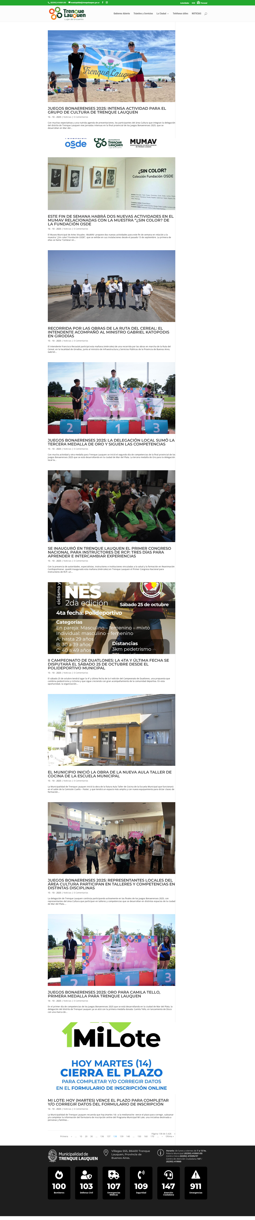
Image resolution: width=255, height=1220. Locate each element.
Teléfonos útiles (180, 14)
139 (121, 1136)
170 (152, 1136)
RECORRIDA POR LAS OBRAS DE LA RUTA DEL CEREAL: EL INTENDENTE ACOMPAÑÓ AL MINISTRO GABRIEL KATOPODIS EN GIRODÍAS (108, 332)
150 (139, 1136)
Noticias (67, 117)
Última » (170, 1136)
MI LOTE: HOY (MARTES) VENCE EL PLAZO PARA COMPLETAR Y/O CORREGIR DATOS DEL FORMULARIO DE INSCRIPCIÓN (108, 1102)
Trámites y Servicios (143, 14)
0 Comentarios (81, 117)
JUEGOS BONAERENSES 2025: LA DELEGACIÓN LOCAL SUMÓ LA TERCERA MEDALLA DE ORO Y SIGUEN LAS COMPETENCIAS (111, 442)
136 (102, 1136)
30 (91, 1136)
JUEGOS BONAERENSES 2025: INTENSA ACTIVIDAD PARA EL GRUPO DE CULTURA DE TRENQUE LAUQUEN (107, 110)
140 (128, 1136)
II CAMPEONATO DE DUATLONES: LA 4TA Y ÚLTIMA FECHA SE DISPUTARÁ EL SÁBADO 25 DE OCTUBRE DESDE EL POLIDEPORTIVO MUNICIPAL (108, 664)
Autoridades (184, 3)
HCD (193, 3)
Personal (204, 3)
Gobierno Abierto (122, 14)
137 (108, 1136)
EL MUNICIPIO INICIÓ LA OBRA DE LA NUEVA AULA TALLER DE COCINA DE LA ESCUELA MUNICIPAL (110, 774)
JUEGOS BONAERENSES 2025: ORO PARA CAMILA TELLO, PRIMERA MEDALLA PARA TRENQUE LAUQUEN (104, 994)
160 (146, 1136)
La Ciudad (161, 14)
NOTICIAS (196, 14)
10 (81, 1136)
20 (86, 1136)
